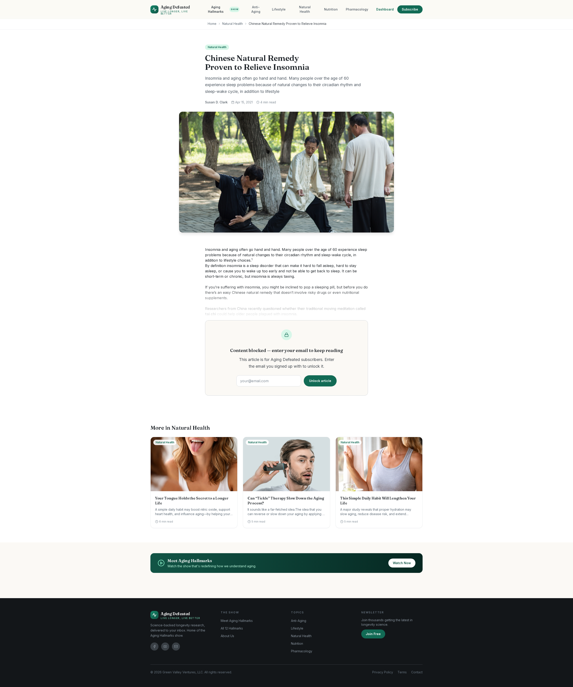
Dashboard (385, 9)
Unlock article (320, 381)
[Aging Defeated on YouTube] (165, 646)
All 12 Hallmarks (232, 628)
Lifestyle (279, 9)
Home (212, 24)
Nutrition (331, 9)
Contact (417, 672)
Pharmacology (357, 9)
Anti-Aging (255, 9)
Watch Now (402, 563)
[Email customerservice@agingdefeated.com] (176, 646)
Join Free (373, 634)
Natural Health (305, 9)
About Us (227, 636)
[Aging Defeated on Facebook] (154, 646)
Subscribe (410, 9)
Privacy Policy (382, 672)
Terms (402, 672)
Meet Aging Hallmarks (237, 621)
